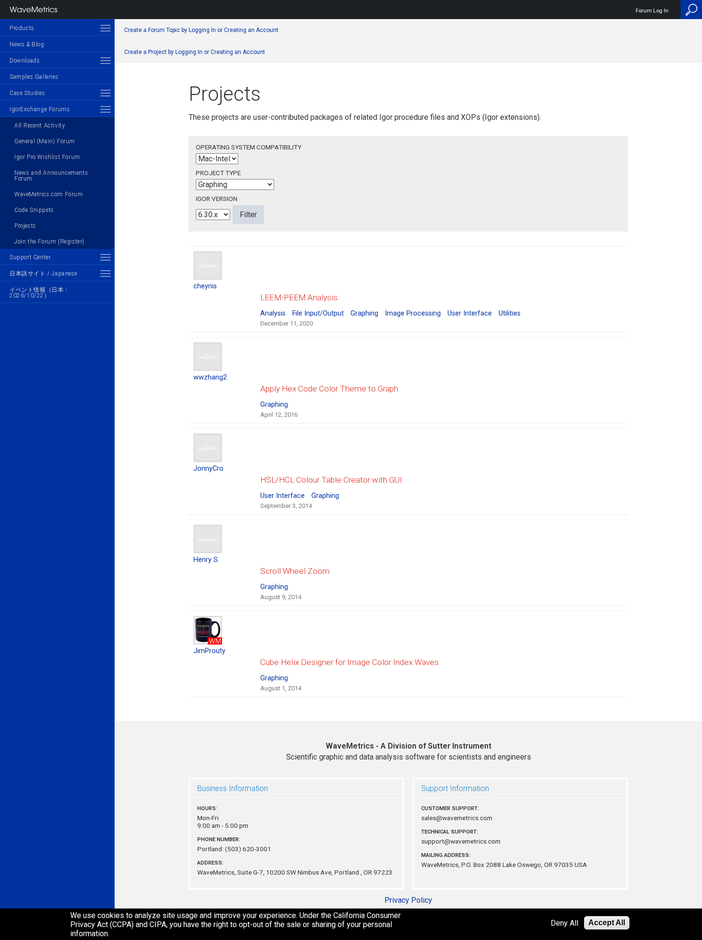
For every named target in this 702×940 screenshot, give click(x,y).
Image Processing (413, 313)
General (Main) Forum (44, 141)
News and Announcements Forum (51, 175)
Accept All (606, 923)
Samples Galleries (34, 77)
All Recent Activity (39, 125)
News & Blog (27, 44)
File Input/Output (318, 313)
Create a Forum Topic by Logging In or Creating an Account (201, 30)
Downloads (25, 60)
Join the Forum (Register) (49, 241)
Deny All (564, 923)
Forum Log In (652, 11)
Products (22, 28)
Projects (25, 225)
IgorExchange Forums (40, 109)
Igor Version (216, 198)
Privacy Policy (408, 900)
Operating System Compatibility (248, 147)
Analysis (273, 313)
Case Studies (27, 93)
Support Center (30, 257)
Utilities (510, 313)
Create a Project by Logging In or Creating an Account (194, 52)
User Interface (469, 313)
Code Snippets (34, 210)
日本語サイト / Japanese (43, 273)
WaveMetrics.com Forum (48, 194)
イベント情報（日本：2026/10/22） (40, 292)
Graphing (364, 313)
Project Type (218, 173)
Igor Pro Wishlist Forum (47, 157)
